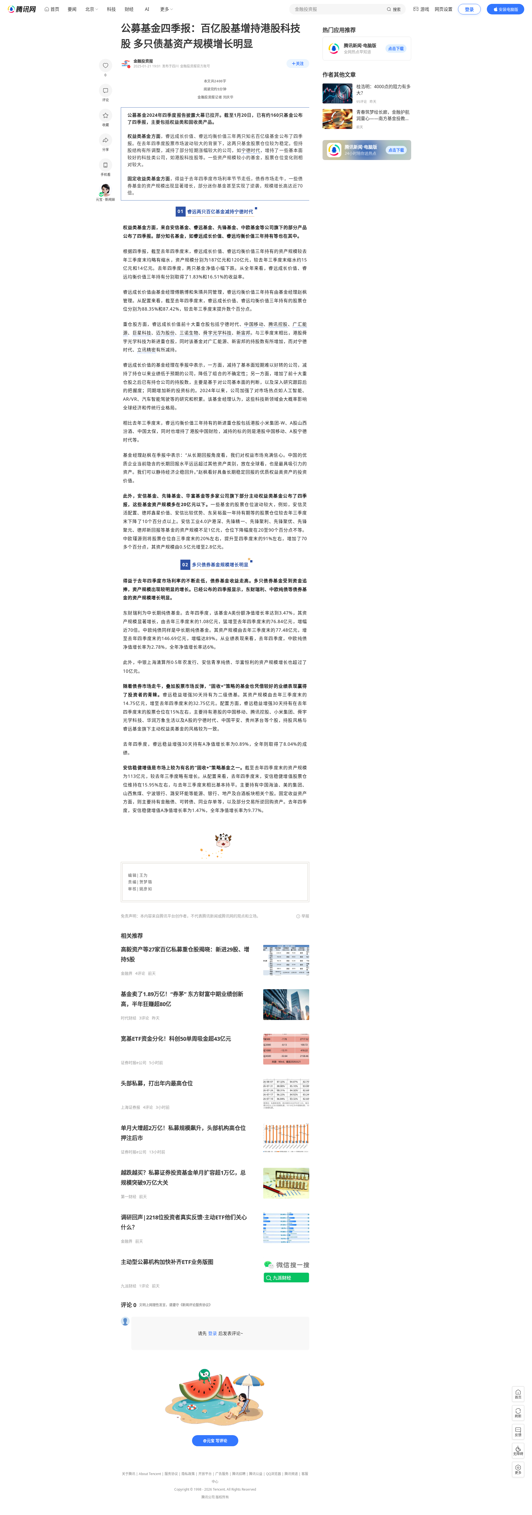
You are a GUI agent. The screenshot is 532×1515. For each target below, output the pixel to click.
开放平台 (205, 1473)
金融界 (126, 973)
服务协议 (171, 1473)
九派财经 (128, 1286)
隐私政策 (188, 1473)
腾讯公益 (255, 1473)
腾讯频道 (291, 1473)
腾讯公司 (208, 1497)
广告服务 (222, 1473)
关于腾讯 (128, 1473)
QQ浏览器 (273, 1473)
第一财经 (128, 1197)
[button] (395, 48)
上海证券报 (130, 1107)
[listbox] (215, 1110)
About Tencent (150, 1473)
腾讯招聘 (238, 1473)
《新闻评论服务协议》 (195, 1305)
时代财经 (128, 1018)
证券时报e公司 (133, 1063)
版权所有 (222, 1497)
